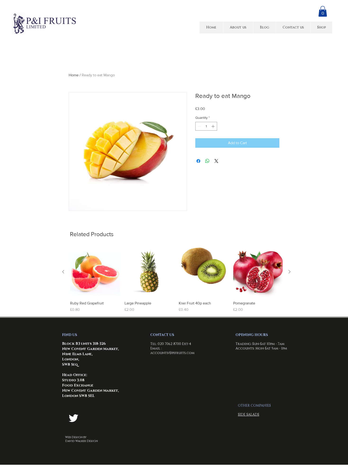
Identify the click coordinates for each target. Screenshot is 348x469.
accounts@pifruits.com (172, 353)
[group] (176, 280)
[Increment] (213, 126)
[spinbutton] (206, 126)
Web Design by (75, 437)
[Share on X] (216, 161)
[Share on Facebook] (198, 161)
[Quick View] (95, 272)
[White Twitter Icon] (73, 418)
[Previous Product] (63, 272)
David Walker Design (81, 441)
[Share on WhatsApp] (207, 161)
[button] (322, 11)
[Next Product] (289, 272)
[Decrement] (199, 126)
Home (74, 75)
